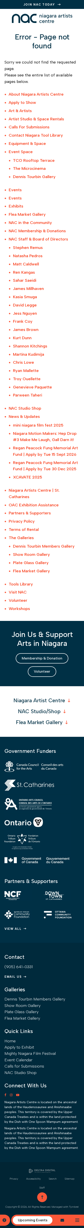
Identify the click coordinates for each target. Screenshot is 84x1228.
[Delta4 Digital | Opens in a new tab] (42, 1171)
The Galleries (21, 537)
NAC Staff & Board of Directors (38, 239)
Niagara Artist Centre (39, 700)
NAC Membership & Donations (37, 230)
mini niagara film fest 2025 (38, 425)
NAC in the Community (30, 222)
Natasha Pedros (28, 255)
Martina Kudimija (28, 354)
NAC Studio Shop (25, 408)
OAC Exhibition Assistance (34, 505)
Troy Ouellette (27, 378)
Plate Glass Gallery (31, 562)
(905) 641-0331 (18, 966)
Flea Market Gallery (27, 214)
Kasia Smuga (25, 296)
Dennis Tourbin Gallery (34, 176)
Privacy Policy (22, 521)
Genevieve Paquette (32, 387)
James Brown (26, 329)
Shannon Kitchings (30, 346)
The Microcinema (29, 168)
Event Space (21, 151)
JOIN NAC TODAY (39, 4)
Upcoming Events (32, 1220)
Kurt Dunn (22, 337)
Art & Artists (20, 110)
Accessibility (33, 1178)
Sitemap (69, 1178)
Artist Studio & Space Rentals (36, 119)
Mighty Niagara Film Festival (30, 1053)
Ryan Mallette (26, 370)
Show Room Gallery (31, 554)
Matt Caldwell (26, 264)
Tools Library (21, 584)
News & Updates (24, 416)
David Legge (25, 305)
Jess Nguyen (25, 313)
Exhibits (16, 206)
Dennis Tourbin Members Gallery (44, 546)
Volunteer (18, 600)
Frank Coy (22, 321)
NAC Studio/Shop (39, 711)
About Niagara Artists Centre (36, 94)
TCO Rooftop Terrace (34, 160)
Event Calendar (18, 1060)
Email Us (13, 976)
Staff (42, 1187)
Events (15, 189)
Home (10, 1041)
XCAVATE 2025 (27, 477)
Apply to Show (22, 102)
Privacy (14, 1178)
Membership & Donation (42, 658)
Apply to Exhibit (19, 1047)
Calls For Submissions (29, 127)
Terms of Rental (24, 529)
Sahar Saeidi (24, 280)
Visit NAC (18, 592)
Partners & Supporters (30, 513)
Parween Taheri (27, 395)
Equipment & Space (27, 143)
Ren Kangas (24, 272)
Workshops (19, 608)
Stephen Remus (28, 247)
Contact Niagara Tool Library (36, 135)
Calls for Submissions (24, 1066)
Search (53, 1178)
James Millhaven (28, 288)
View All (13, 928)
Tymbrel (74, 1206)
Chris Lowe (23, 362)
